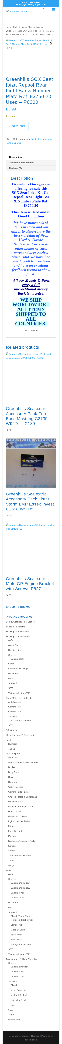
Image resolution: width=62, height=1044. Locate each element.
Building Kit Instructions (17, 631)
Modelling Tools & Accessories (21, 735)
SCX (10, 688)
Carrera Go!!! (17, 659)
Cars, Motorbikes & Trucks (19, 698)
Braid (11, 777)
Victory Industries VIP (19, 693)
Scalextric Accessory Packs (21, 841)
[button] (51, 44)
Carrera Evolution (19, 966)
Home (8, 27)
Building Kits (14, 650)
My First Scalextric (20, 995)
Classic (14, 985)
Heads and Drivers (17, 816)
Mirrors (11, 826)
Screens (12, 846)
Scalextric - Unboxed (21, 720)
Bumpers (12, 782)
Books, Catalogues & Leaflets (20, 621)
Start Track (16, 939)
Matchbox (13, 673)
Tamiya (11, 748)
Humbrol (12, 744)
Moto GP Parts (15, 831)
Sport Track (16, 934)
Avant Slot (13, 645)
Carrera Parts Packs (18, 792)
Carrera (12, 655)
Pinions (12, 836)
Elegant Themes (30, 1036)
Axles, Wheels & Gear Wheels (23, 762)
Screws (12, 850)
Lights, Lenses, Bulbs (41, 139)
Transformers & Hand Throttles (21, 959)
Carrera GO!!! (15, 711)
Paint (8, 740)
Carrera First (14, 706)
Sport (13, 1005)
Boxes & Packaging (15, 626)
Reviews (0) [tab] (15, 168)
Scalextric (13, 683)
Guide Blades (15, 811)
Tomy (11, 1014)
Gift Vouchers (12, 730)
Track (8, 870)
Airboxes (12, 757)
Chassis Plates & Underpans (22, 796)
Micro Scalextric (19, 929)
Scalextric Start (18, 1000)
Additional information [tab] (21, 162)
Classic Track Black (20, 916)
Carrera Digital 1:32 (20, 887)
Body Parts (13, 772)
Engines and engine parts (21, 806)
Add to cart (17, 126)
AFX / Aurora (14, 702)
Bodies (11, 767)
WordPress (31, 1039)
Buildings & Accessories (18, 636)
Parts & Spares (20, 27)
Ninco (11, 678)
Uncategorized (13, 1019)
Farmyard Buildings (18, 668)
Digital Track (17, 924)
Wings (11, 865)
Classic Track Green (23, 920)
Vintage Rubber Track (22, 944)
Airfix (10, 640)
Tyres (11, 860)
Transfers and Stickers (19, 855)
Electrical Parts (15, 801)
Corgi (11, 663)
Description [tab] (15, 157)
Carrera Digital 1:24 (20, 883)
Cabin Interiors (15, 787)
